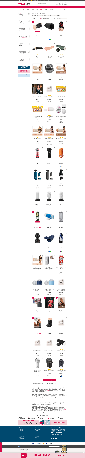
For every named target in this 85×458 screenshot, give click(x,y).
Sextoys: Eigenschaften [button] (43, 15)
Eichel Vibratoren (22, 30)
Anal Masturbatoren (22, 26)
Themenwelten (59, 9)
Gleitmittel (47, 390)
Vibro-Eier (21, 49)
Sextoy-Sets (21, 54)
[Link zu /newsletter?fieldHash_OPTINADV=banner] (42, 422)
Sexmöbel (21, 57)
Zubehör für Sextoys (22, 59)
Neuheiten (52, 9)
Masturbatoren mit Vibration (23, 35)
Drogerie (32, 9)
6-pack (62, 122)
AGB (19, 435)
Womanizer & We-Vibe (23, 62)
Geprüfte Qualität (34, 0)
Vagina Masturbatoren (23, 24)
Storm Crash (61, 273)
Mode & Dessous (26, 9)
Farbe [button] (37, 15)
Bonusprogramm (37, 429)
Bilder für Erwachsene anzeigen (45, 18)
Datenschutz (20, 437)
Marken (65, 9)
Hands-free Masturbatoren (23, 34)
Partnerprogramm (21, 438)
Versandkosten (21, 431)
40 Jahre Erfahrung (21, 0)
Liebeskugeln (21, 47)
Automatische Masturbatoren (24, 31)
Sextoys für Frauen (22, 16)
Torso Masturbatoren (22, 29)
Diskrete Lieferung (39, 0)
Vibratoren (21, 19)
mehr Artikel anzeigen (49, 380)
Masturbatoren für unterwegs (24, 37)
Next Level (51, 144)
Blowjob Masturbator (22, 23)
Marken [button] (58, 15)
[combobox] (41, 3)
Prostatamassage (22, 43)
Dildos (21, 20)
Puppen (20, 44)
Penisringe (21, 38)
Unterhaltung (46, 9)
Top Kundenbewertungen (27, 0)
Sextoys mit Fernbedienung (23, 52)
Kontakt (66, 0)
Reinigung (43, 400)
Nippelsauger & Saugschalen (23, 51)
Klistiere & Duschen (22, 60)
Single (60, 122)
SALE (41, 9)
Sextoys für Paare (22, 14)
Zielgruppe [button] (33, 15)
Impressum (20, 439)
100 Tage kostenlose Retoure (46, 0)
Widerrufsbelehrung (21, 436)
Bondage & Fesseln (22, 42)
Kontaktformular (21, 430)
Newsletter (36, 430)
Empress (48, 144)
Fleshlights (21, 22)
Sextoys (20, 9)
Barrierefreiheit (37, 437)
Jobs (35, 435)
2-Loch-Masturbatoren (23, 27)
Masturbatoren (22, 21)
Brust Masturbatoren (22, 28)
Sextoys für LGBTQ (22, 15)
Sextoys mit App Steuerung (23, 53)
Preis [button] (54, 15)
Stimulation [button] (49, 15)
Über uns (36, 432)
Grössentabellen (21, 432)
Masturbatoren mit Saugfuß (23, 36)
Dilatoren (21, 46)
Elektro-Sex (21, 58)
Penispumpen (21, 45)
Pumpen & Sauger (22, 50)
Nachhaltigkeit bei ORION (38, 436)
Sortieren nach (56, 18)
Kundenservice (21, 429)
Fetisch (37, 9)
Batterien (21, 61)
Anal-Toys (21, 39)
